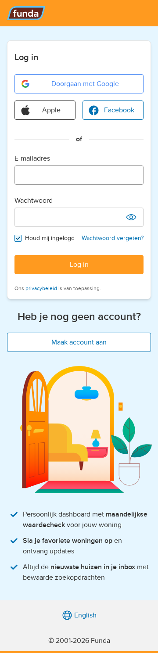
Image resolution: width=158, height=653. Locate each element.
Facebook (119, 110)
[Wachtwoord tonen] (131, 217)
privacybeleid (41, 288)
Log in (79, 264)
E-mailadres (32, 158)
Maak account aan (79, 342)
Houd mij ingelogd (50, 238)
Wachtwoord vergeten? (113, 238)
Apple (51, 110)
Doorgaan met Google (85, 83)
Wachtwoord (33, 200)
